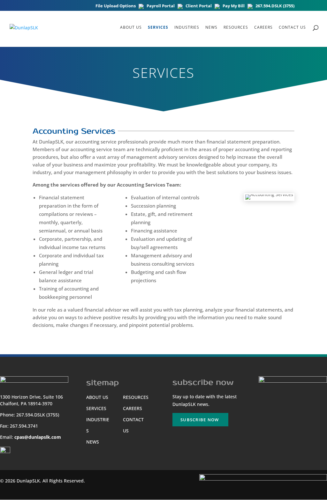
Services (158, 27)
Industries (186, 27)
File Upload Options (115, 6)
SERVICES (96, 408)
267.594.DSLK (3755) (274, 6)
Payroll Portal (161, 6)
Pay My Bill (234, 6)
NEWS (211, 27)
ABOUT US (131, 27)
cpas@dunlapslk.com (37, 437)
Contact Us (292, 27)
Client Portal (199, 6)
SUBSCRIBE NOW (199, 420)
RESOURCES (236, 27)
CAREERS (263, 27)
